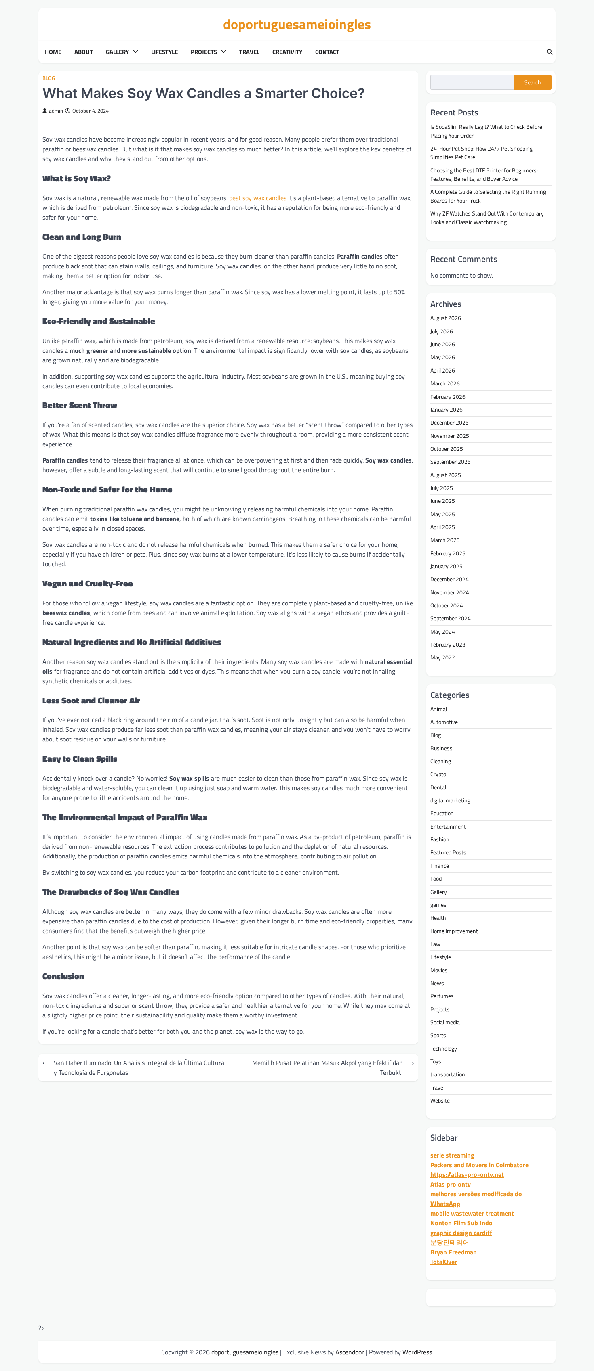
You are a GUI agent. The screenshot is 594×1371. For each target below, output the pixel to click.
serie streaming (452, 1155)
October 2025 (446, 448)
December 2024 (449, 579)
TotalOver (443, 1261)
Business (441, 748)
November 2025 (449, 435)
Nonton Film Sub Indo (461, 1223)
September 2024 (450, 618)
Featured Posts (448, 852)
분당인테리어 (449, 1242)
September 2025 (450, 461)
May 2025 (442, 514)
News (437, 983)
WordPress (417, 1352)
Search (532, 82)
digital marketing (450, 800)
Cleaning (440, 761)
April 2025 (442, 527)
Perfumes (442, 996)
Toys (435, 1061)
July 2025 (441, 488)
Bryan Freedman (453, 1252)
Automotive (444, 722)
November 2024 (449, 592)
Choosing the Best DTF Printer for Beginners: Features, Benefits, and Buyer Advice (484, 174)
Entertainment (448, 826)
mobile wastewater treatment (472, 1213)
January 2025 (446, 566)
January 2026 (446, 409)
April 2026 (442, 370)
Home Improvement (454, 931)
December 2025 (449, 422)
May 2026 (442, 357)
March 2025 (445, 540)
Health (438, 917)
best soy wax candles (257, 198)
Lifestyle (164, 52)
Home (53, 52)
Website (440, 1100)
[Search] (549, 52)
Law (435, 944)
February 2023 (448, 644)
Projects (204, 52)
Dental (438, 787)
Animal (438, 709)
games (438, 904)
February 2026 (448, 396)
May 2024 (442, 631)
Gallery (117, 52)
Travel (249, 52)
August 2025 (445, 475)
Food (436, 878)
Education (442, 813)
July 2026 (441, 331)
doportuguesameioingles (297, 24)
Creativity (287, 52)
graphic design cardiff (461, 1232)
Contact (327, 52)
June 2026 (442, 344)
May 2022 (442, 657)
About (83, 52)
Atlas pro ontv (450, 1184)
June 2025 (442, 500)
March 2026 (445, 383)
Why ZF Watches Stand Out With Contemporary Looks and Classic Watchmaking (487, 217)
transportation (447, 1074)
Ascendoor (349, 1352)
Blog (48, 78)
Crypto (438, 774)
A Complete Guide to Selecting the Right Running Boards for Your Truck (488, 196)
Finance (439, 865)
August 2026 (445, 318)
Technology (443, 1048)
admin (56, 111)
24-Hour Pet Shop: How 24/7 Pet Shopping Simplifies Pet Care (481, 152)
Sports (438, 1035)
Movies (439, 970)
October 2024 (446, 605)
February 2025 (448, 553)
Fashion (439, 839)
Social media (445, 1022)
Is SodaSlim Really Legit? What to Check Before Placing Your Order (486, 131)
